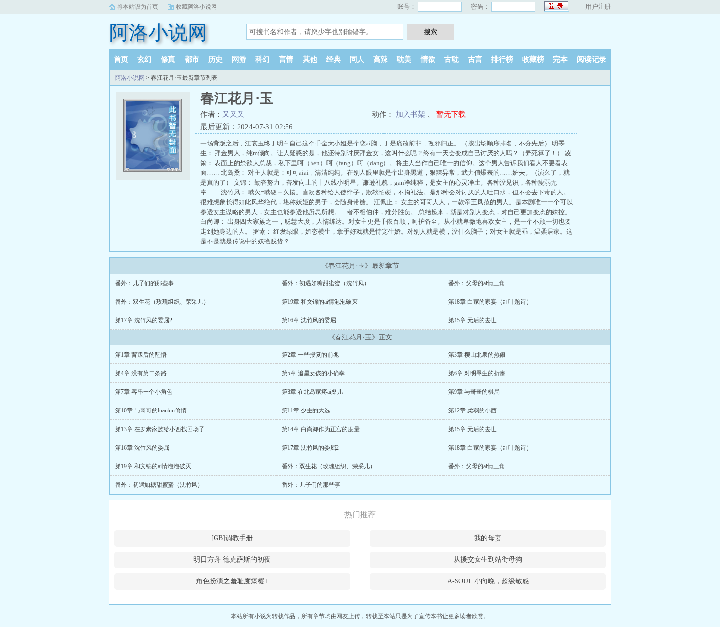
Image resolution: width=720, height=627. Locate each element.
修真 (168, 59)
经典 (333, 59)
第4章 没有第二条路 (141, 373)
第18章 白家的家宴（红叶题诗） (490, 301)
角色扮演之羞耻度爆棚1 (232, 581)
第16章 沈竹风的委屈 (309, 320)
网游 (239, 59)
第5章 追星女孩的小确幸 (313, 373)
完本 (560, 59)
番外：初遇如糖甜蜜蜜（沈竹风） (326, 283)
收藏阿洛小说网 (196, 6)
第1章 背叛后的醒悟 (141, 354)
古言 (475, 59)
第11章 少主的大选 (306, 410)
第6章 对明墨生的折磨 (476, 373)
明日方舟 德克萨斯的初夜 (232, 559)
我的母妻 (488, 538)
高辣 (380, 59)
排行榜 (502, 59)
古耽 (451, 59)
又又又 (233, 114)
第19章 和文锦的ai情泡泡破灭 (320, 301)
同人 (357, 59)
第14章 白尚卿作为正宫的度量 (321, 429)
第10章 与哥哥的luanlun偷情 (151, 410)
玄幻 (144, 59)
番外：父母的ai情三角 (476, 283)
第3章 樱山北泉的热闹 (476, 354)
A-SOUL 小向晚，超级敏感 (488, 581)
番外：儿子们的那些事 (144, 283)
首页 (121, 59)
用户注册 (598, 6)
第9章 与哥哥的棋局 (474, 391)
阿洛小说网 (158, 33)
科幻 (262, 59)
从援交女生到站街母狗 (488, 559)
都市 (192, 59)
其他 (310, 59)
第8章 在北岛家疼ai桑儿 (312, 391)
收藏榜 (533, 59)
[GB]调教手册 (232, 538)
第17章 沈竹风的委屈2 (143, 320)
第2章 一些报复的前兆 (310, 354)
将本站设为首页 (137, 6)
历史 (215, 59)
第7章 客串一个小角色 (143, 391)
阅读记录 (591, 59)
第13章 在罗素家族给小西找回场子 (160, 429)
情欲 (428, 59)
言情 (286, 59)
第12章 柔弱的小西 (472, 410)
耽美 (404, 59)
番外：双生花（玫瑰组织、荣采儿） (162, 301)
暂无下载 (451, 114)
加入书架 (410, 114)
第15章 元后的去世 (472, 320)
